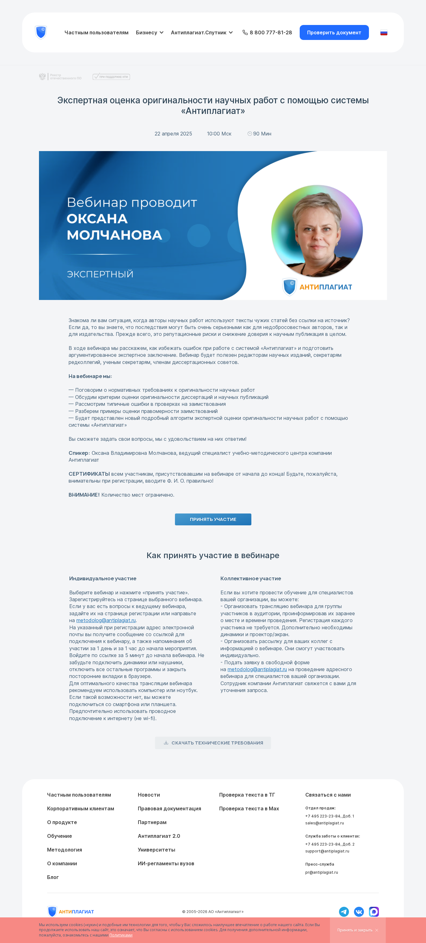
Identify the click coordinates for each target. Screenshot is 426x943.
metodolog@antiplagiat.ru (106, 620)
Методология (64, 850)
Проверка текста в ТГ (247, 795)
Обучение (59, 836)
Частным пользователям (96, 32)
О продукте (62, 822)
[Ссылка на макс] (374, 912)
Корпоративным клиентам (80, 808)
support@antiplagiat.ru (327, 851)
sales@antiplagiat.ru (324, 823)
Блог (53, 877)
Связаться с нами (328, 795)
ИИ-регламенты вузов (166, 863)
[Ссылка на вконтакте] (359, 912)
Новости (149, 795)
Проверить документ (334, 32)
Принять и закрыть (355, 930)
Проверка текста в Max (249, 808)
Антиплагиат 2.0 (159, 836)
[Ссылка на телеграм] (344, 912)
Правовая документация (169, 808)
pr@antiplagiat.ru (321, 872)
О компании (62, 863)
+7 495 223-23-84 (323, 816)
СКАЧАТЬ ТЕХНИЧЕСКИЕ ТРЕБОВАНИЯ (217, 743)
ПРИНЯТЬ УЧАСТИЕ (213, 519)
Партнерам (152, 822)
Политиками (121, 935)
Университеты (156, 850)
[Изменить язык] (383, 32)
